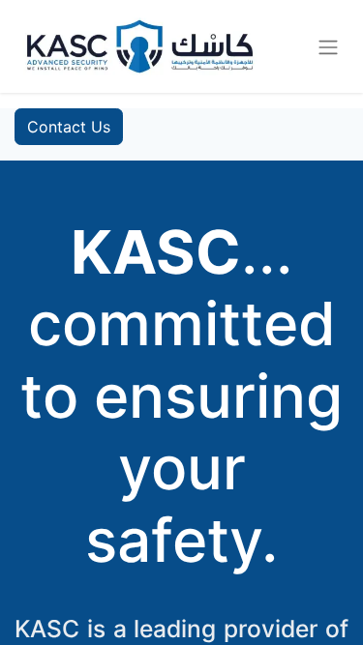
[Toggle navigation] (328, 46)
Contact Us (68, 126)
